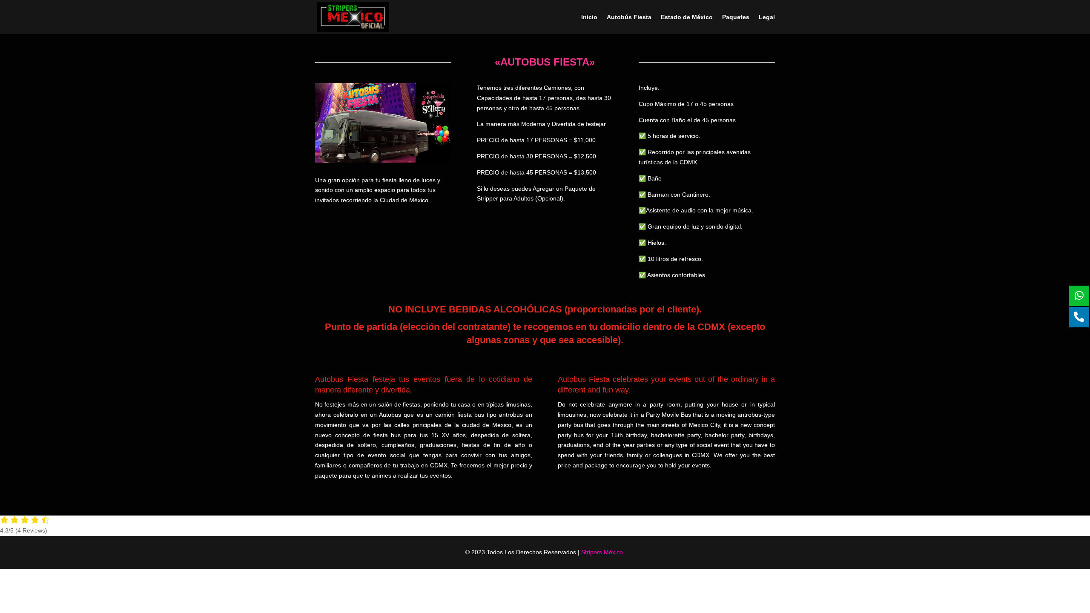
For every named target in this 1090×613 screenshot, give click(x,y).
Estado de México (687, 17)
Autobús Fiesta (629, 17)
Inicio (589, 17)
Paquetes (735, 17)
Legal (767, 17)
